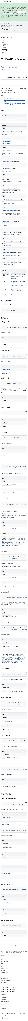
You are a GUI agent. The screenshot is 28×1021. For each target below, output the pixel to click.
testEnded (5, 189)
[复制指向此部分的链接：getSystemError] (12, 378)
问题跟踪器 (3, 1008)
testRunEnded (6, 221)
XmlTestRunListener (8, 119)
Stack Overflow (4, 1006)
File (22, 285)
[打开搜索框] (19, 1)
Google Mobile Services (6, 1003)
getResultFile (15, 281)
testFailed (5, 199)
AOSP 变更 (7, 17)
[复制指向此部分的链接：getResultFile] (10, 825)
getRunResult (6, 141)
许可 (17, 1013)
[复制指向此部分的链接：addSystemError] (12, 322)
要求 (2, 963)
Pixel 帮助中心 (4, 999)
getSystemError (7, 150)
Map (22, 538)
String (9, 691)
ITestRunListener (5, 69)
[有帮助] (11, 38)
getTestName (14, 289)
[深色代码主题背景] (26, 309)
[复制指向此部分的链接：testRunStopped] (12, 735)
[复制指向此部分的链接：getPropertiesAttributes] (17, 798)
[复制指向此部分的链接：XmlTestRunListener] (15, 305)
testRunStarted (6, 241)
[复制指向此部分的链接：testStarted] (9, 764)
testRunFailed (6, 232)
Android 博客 (4, 982)
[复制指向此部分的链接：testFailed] (8, 551)
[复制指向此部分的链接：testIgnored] (9, 592)
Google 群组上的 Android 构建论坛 (8, 989)
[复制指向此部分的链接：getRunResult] (10, 351)
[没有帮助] (14, 38)
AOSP (2, 34)
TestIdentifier (19, 178)
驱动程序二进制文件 (5, 972)
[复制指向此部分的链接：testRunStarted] (12, 697)
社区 (9, 1013)
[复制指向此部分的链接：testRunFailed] (11, 668)
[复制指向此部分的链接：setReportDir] (10, 432)
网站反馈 (4, 1015)
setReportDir (6, 168)
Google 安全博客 (4, 985)
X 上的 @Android (4, 978)
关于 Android (4, 1013)
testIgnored (6, 210)
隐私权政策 (22, 1013)
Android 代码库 (4, 961)
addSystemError (7, 131)
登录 (25, 1)
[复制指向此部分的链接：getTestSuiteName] (14, 920)
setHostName (6, 161)
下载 (2, 966)
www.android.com (5, 1001)
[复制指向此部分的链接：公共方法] (9, 318)
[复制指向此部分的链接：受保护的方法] (12, 794)
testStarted (6, 262)
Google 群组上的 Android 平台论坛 (8, 987)
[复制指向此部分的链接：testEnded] (9, 499)
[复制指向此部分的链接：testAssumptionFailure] (16, 461)
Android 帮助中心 (5, 997)
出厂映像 (3, 970)
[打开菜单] (2, 1)
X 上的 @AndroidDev (5, 980)
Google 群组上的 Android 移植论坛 (8, 991)
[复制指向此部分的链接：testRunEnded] (11, 622)
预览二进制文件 (4, 968)
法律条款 (13, 1013)
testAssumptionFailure (8, 178)
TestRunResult (6, 137)
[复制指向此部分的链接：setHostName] (11, 407)
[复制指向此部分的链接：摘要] (5, 111)
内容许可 (14, 951)
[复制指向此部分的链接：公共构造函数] (12, 301)
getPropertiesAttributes (17, 274)
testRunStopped (7, 252)
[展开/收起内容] (7, 41)
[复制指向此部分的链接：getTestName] (11, 884)
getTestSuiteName (16, 294)
